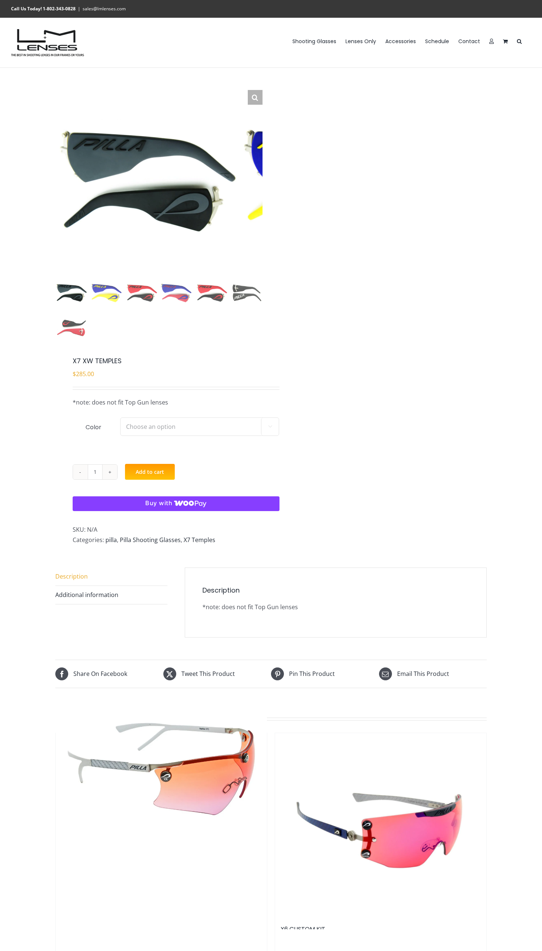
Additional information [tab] (86, 595)
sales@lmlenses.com (104, 9)
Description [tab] (71, 576)
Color (93, 427)
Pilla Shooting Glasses (150, 540)
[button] (519, 40)
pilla (111, 540)
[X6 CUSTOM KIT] (380, 825)
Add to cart (150, 471)
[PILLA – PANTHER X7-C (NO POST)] (161, 769)
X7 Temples (199, 540)
